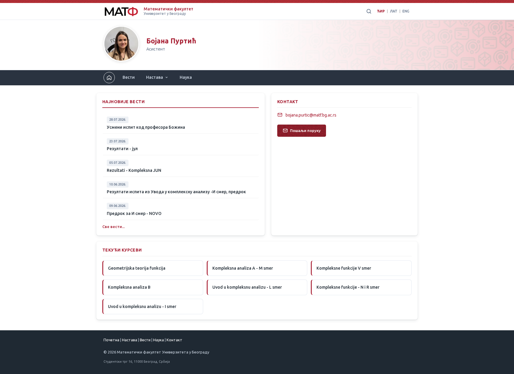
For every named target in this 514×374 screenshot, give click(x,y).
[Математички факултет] (121, 11)
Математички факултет (168, 9)
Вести (129, 77)
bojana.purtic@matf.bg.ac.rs (311, 115)
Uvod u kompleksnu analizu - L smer (247, 287)
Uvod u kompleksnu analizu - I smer (142, 306)
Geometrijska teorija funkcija (136, 268)
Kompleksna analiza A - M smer (242, 268)
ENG (405, 11)
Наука (186, 77)
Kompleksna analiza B (129, 287)
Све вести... (113, 226)
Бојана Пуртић (171, 41)
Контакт (174, 340)
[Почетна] (121, 45)
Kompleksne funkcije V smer (343, 268)
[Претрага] (369, 11)
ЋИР (381, 11)
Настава (154, 77)
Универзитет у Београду (165, 13)
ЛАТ (393, 11)
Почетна (111, 340)
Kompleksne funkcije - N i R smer (348, 287)
